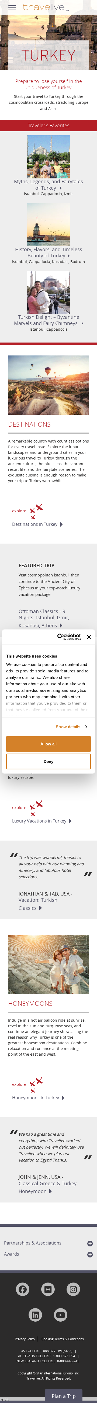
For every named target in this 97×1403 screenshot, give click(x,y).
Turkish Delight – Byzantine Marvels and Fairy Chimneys (46, 320)
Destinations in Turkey (34, 524)
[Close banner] (89, 637)
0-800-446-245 (68, 1361)
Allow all (48, 743)
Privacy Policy (25, 1339)
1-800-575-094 (64, 1356)
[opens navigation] (12, 6)
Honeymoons (30, 1003)
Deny (48, 761)
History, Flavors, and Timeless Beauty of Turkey (48, 252)
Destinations (29, 424)
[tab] (48, 1243)
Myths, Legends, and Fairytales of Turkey (48, 184)
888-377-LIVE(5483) (57, 1351)
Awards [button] (11, 1254)
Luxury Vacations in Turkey (39, 821)
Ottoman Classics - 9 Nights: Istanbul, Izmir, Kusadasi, (44, 618)
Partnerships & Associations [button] (32, 1243)
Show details (68, 726)
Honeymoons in (35, 1098)
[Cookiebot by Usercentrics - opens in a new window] (60, 637)
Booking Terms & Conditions (62, 1339)
